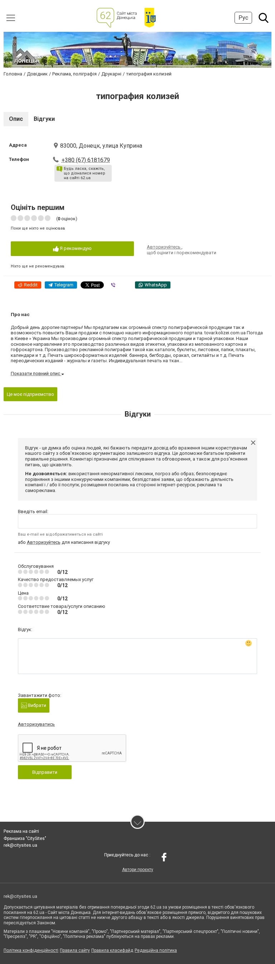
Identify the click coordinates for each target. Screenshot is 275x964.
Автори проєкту (137, 869)
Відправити (44, 772)
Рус (243, 17)
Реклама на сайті (21, 831)
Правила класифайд (112, 950)
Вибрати (36, 705)
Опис (16, 118)
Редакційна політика (156, 950)
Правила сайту (75, 950)
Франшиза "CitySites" (25, 838)
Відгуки (44, 118)
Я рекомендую (75, 248)
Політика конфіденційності (31, 950)
